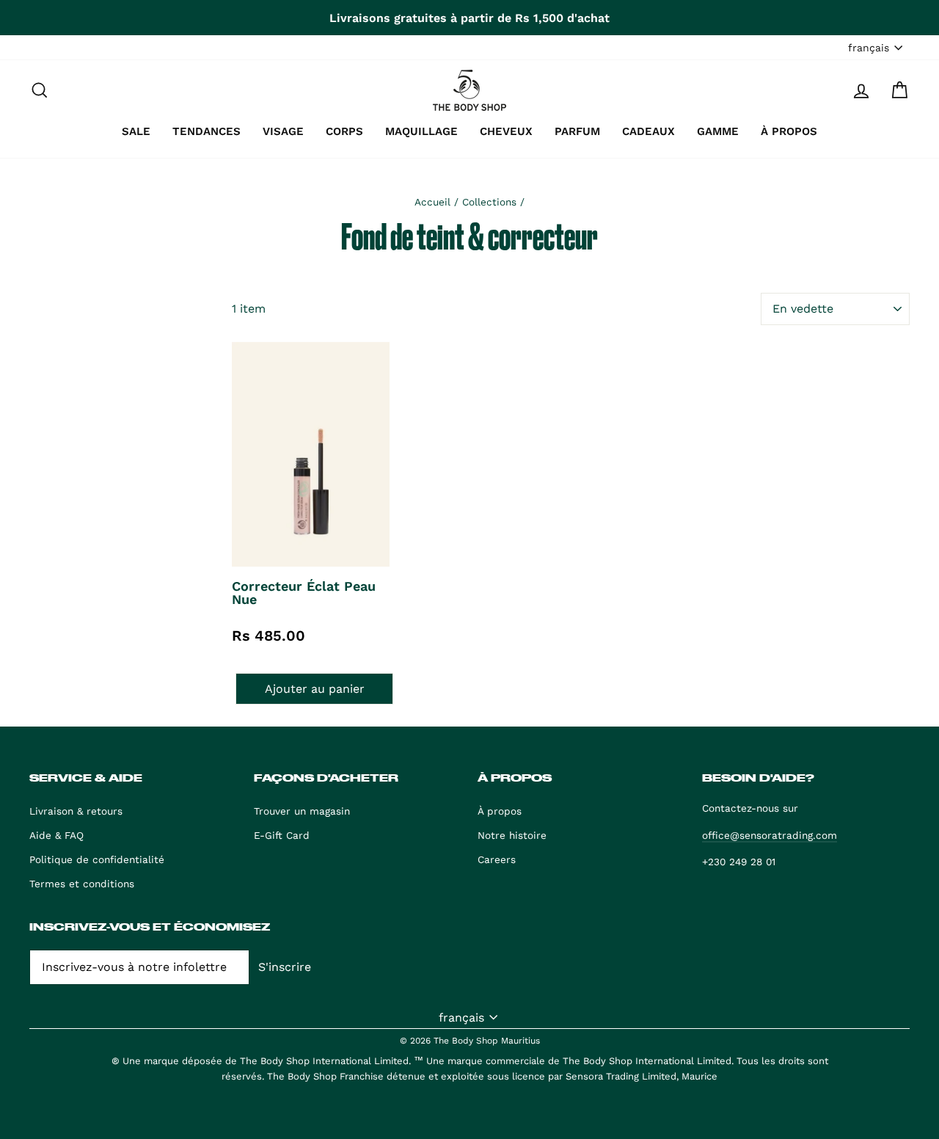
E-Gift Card (282, 835)
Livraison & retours (76, 811)
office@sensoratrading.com (769, 835)
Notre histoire (512, 835)
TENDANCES (206, 131)
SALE (136, 131)
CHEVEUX (506, 131)
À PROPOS (789, 131)
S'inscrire (284, 967)
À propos (500, 811)
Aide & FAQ (56, 835)
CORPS (344, 131)
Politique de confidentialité (96, 859)
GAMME (718, 131)
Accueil (432, 202)
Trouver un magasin (302, 811)
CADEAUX (648, 131)
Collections (489, 202)
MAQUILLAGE (421, 131)
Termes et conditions (81, 883)
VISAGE (283, 131)
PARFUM (577, 131)
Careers (497, 859)
